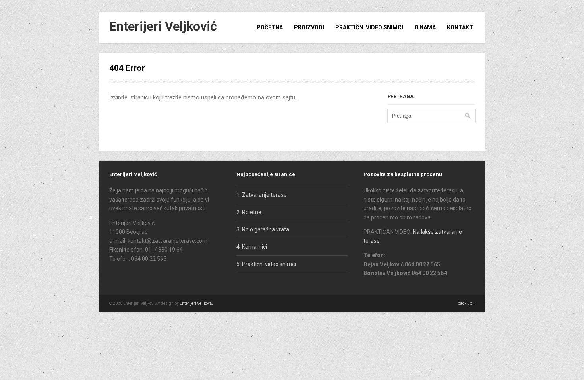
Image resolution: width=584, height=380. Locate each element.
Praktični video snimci (369, 27)
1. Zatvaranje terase (261, 195)
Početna (270, 27)
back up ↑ (466, 303)
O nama (425, 27)
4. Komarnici (251, 247)
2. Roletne (248, 212)
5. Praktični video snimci (266, 264)
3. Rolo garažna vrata (262, 229)
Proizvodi (309, 27)
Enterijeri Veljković (163, 26)
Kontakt (460, 27)
